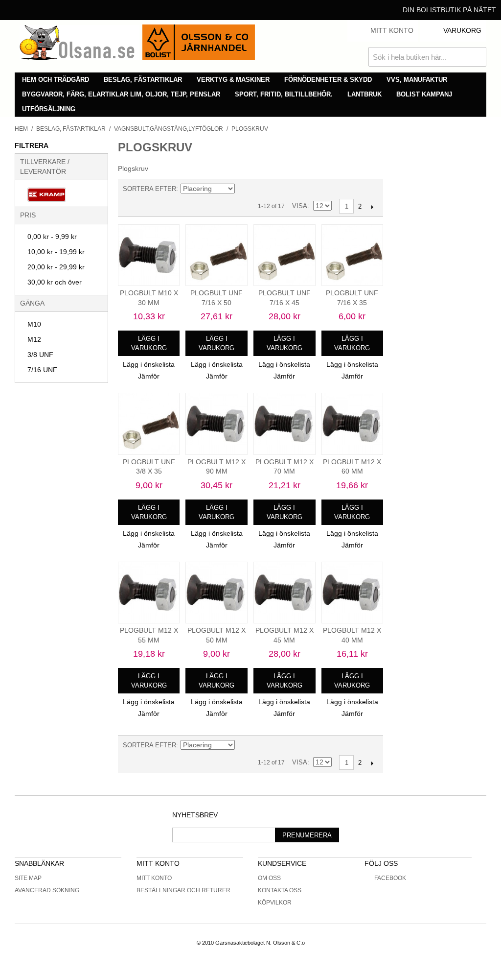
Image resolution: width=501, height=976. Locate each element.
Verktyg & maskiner (233, 79)
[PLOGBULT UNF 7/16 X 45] (284, 255)
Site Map (28, 878)
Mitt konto (154, 878)
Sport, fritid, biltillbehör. (284, 94)
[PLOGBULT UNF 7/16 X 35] (352, 255)
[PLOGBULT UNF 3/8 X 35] (149, 424)
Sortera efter (149, 188)
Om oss (269, 878)
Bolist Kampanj (424, 94)
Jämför (148, 376)
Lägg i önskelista (149, 364)
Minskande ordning (243, 189)
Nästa (372, 206)
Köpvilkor (275, 902)
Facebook (390, 878)
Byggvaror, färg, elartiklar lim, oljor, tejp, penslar (121, 94)
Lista (278, 189)
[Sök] (476, 57)
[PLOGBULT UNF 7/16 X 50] (216, 255)
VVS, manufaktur (417, 79)
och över (54, 282)
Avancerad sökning (47, 890)
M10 (34, 324)
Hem (21, 128)
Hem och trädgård (55, 79)
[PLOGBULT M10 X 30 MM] (149, 255)
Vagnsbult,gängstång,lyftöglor (168, 128)
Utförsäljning (48, 109)
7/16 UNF (42, 370)
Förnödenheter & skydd (328, 79)
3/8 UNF (40, 354)
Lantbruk (364, 94)
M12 (34, 339)
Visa (299, 206)
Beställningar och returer (183, 890)
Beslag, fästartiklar (143, 79)
